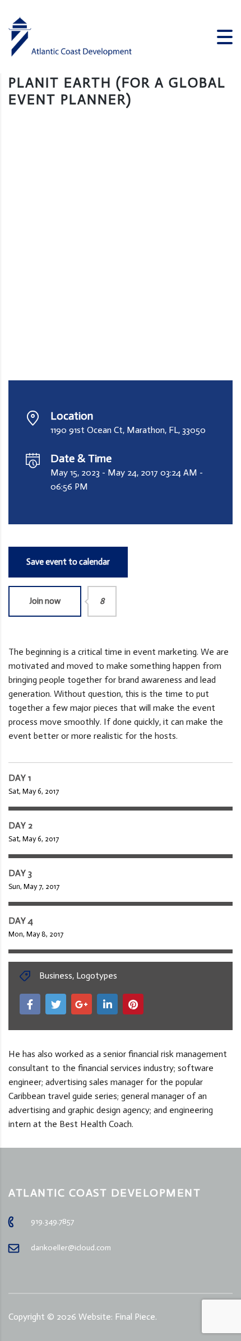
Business (55, 975)
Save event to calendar (68, 562)
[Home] (70, 36)
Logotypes (96, 975)
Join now (55, 601)
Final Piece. (136, 1316)
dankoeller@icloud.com (71, 1247)
